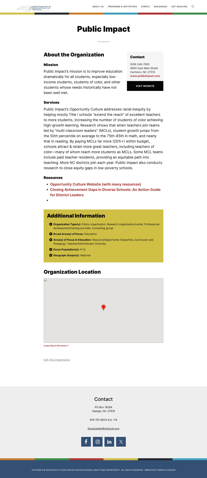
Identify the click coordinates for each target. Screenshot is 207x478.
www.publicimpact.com (145, 75)
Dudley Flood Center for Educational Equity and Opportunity (85, 470)
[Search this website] (193, 6)
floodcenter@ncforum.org (103, 428)
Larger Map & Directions (55, 345)
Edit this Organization (57, 359)
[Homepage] (40, 7)
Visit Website (145, 86)
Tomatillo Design (166, 470)
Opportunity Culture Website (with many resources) (95, 184)
